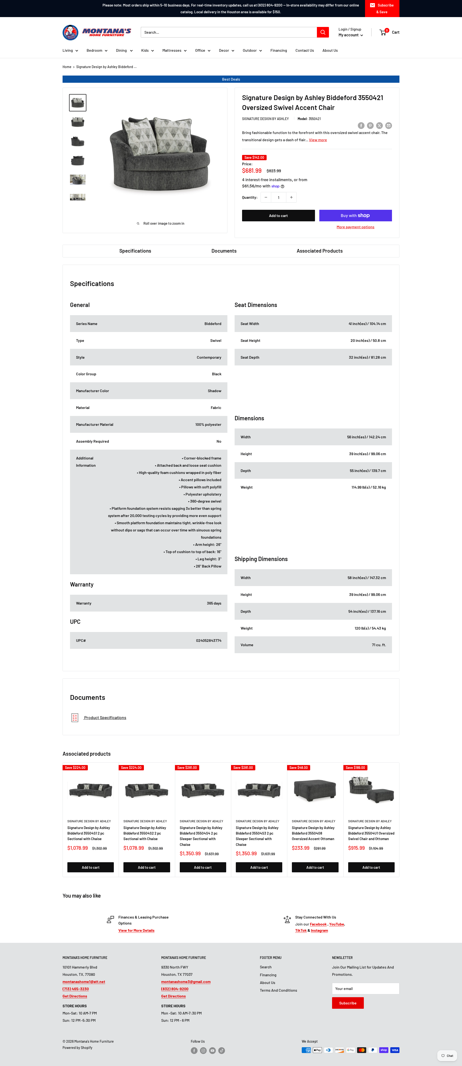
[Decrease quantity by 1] (266, 197)
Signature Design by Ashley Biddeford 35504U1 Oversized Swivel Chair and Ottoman (371, 833)
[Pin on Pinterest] (370, 125)
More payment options (355, 226)
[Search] (323, 32)
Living (68, 50)
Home (67, 67)
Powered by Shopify (77, 1048)
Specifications (135, 251)
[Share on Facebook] (361, 125)
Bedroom (94, 50)
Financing (278, 50)
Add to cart (278, 215)
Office (200, 50)
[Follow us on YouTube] (212, 1050)
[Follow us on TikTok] (221, 1050)
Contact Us (304, 50)
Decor (224, 50)
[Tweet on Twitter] (379, 125)
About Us (330, 50)
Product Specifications (104, 717)
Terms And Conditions (278, 990)
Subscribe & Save (385, 8)
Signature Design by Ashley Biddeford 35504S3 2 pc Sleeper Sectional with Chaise (257, 836)
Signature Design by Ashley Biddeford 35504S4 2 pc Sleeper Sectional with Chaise (201, 836)
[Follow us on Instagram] (203, 1050)
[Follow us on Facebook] (194, 1050)
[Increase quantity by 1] (291, 197)
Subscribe (348, 1003)
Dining (122, 50)
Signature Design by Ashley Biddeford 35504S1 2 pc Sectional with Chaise (88, 833)
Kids (145, 50)
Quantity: (250, 197)
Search (266, 966)
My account (349, 34)
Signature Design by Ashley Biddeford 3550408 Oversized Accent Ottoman (313, 833)
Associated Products (320, 251)
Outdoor (250, 50)
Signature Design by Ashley (265, 119)
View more (318, 139)
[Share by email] (388, 125)
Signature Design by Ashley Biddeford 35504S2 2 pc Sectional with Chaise (144, 833)
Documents (224, 251)
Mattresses (171, 50)
